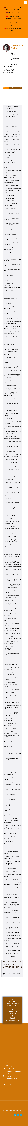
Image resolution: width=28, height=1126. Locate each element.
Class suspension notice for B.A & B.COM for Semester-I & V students (12, 707)
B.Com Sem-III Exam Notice (13, 946)
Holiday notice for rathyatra (12, 195)
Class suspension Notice (11, 385)
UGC (7, 1070)
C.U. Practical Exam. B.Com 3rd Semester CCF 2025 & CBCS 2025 (12, 471)
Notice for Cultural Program (12, 943)
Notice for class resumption (12, 689)
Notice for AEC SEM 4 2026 (13, 131)
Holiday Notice (9, 252)
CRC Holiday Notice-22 (12, 403)
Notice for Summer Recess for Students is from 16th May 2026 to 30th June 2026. (12, 375)
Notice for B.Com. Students (12, 879)
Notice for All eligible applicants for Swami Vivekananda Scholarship (12, 528)
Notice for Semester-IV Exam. (13, 185)
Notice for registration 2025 (12, 692)
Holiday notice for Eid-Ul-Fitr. (13, 459)
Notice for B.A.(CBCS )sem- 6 (13, 370)
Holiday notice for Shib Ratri (13, 935)
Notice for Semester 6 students (13, 891)
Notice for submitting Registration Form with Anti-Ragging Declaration (10, 684)
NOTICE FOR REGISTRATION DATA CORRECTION (10, 648)
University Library (10, 1068)
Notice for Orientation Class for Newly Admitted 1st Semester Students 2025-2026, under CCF (12, 827)
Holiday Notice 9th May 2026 (13, 389)
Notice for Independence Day (14, 29)
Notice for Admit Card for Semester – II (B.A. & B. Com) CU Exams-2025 (12, 714)
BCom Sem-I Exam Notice (12, 512)
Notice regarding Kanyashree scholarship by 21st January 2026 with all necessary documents (12, 586)
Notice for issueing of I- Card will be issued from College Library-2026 (12, 494)
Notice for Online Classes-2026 (13, 407)
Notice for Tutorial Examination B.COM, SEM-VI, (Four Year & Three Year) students (12, 394)
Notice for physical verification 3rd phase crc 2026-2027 (12, 17)
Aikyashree (8, 1084)
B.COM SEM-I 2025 (11, 750)
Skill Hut (12, 1112)
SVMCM (8, 1081)
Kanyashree (8, 1082)
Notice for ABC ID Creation (12, 956)
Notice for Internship (11, 868)
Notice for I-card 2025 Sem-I (13, 950)
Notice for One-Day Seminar (13, 633)
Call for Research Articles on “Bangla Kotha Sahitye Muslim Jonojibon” (12, 863)
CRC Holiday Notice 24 (12, 357)
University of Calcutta (11, 1066)
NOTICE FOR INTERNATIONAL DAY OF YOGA (11, 292)
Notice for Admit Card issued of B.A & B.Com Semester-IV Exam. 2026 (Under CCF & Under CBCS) (12, 190)
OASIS (7, 1086)
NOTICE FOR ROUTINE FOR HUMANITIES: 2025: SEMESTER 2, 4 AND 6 (11, 912)
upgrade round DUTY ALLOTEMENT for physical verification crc (11, 820)
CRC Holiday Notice (14, 12)
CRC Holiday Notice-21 (12, 410)
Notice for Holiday (10, 476)
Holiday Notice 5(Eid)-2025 (12, 932)
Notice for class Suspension (13, 24)
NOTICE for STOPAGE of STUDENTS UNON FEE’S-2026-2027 (12, 338)
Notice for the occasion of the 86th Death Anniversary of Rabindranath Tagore (12, 151)
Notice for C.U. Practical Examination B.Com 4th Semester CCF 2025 (12, 784)
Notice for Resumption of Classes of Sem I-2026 (13, 8)
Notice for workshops (11, 515)
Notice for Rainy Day (11, 728)
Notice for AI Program (11, 871)
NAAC (7, 1065)
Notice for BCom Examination (13, 887)
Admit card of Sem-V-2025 (12, 953)
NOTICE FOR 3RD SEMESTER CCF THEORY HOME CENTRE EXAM (11, 535)
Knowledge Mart (18, 1112)
